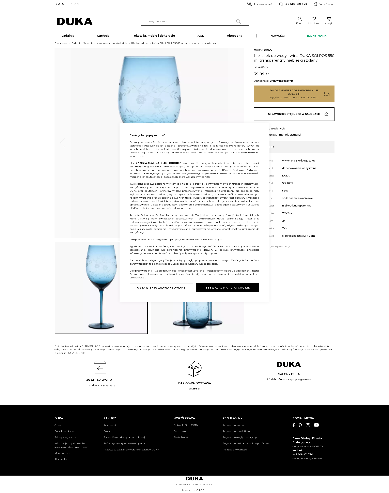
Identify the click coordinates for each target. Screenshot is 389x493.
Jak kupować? (263, 3)
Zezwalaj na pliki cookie (227, 287)
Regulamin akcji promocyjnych (241, 437)
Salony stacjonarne (65, 437)
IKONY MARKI (317, 35)
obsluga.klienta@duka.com (308, 458)
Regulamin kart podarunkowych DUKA (246, 443)
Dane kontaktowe (65, 431)
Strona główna (62, 43)
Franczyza (180, 431)
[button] (63, 143)
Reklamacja (110, 425)
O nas (58, 425)
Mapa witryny (63, 453)
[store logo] (75, 21)
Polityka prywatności (235, 449)
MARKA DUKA (263, 49)
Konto (299, 23)
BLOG (75, 3)
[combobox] (195, 21)
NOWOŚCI (278, 35)
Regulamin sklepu (233, 425)
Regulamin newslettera (236, 431)
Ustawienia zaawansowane (161, 287)
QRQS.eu (201, 490)
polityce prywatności (233, 249)
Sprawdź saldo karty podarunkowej (124, 437)
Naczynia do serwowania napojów (101, 43)
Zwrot (107, 431)
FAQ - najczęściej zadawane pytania (124, 443)
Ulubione (313, 23)
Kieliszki (126, 43)
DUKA (60, 3)
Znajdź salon (326, 3)
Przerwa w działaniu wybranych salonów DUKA (131, 449)
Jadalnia (76, 43)
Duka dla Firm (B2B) (186, 425)
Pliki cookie (61, 459)
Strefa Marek (181, 437)
